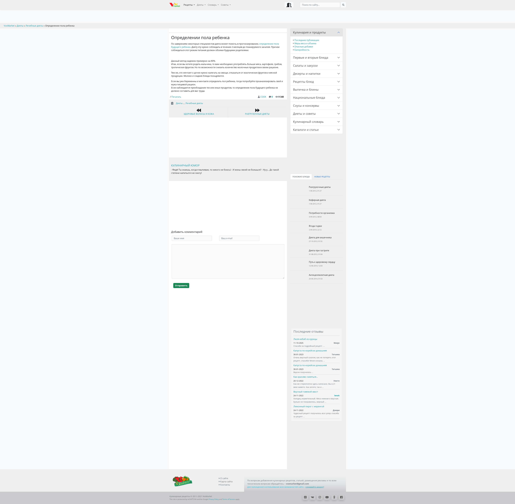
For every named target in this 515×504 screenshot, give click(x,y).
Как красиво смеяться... (305, 376)
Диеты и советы (304, 114)
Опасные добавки (303, 46)
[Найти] (343, 4)
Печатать (176, 96)
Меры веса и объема (305, 43)
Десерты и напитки (306, 73)
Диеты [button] (200, 4)
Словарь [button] (212, 4)
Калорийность (301, 49)
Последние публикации (306, 40)
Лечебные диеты (194, 103)
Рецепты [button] (188, 4)
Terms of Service (228, 499)
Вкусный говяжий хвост (305, 391)
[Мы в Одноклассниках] (334, 497)
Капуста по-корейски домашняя (310, 350)
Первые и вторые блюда (310, 57)
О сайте (224, 478)
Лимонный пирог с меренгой (308, 406)
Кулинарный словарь (308, 122)
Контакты (225, 484)
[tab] (301, 176)
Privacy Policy (214, 499)
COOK (263, 96)
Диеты (179, 103)
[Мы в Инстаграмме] (319, 497)
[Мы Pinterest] (305, 497)
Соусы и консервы (306, 105)
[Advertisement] (228, 206)
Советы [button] (225, 4)
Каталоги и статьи (306, 130)
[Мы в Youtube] (327, 497)
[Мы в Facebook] (341, 497)
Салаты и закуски (305, 65)
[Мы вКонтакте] (312, 497)
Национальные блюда (309, 97)
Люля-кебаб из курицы (305, 339)
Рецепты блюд (303, 82)
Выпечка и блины (306, 89)
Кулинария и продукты (309, 32)
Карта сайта (226, 481)
